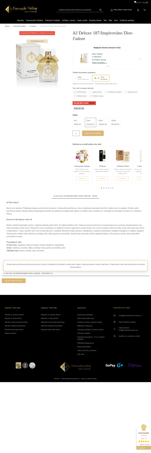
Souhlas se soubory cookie (129, 336)
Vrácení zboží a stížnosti (86, 350)
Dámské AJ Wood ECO (49, 318)
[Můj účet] (138, 9)
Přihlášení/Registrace (85, 343)
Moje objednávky (84, 347)
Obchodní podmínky (85, 315)
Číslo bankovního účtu (85, 318)
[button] (101, 188)
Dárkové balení (10, 333)
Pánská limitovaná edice (14, 330)
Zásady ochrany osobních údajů (89, 322)
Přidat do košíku (93, 133)
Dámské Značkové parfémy (51, 326)
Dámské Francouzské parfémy (53, 322)
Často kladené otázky (127, 322)
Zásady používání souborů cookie (90, 330)
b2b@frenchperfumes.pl (128, 330)
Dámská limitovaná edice (50, 330)
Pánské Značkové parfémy (15, 326)
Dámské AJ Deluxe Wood (50, 315)
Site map (80, 354)
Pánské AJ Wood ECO (13, 318)
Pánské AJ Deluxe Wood (14, 315)
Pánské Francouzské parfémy (16, 322)
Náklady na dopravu (84, 326)
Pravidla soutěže (83, 333)
